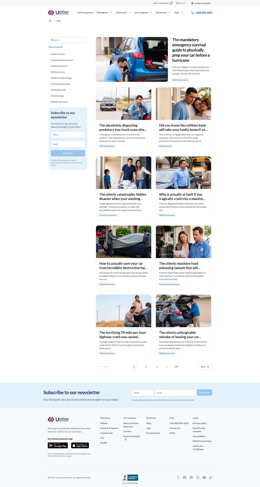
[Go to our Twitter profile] (178, 477)
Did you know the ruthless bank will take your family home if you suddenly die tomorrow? (183, 129)
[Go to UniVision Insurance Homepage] (58, 12)
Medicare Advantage (61, 78)
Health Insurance (59, 66)
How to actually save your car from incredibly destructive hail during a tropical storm (122, 267)
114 (177, 366)
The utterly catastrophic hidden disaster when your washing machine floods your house (122, 198)
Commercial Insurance (62, 60)
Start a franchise (161, 3)
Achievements (58, 54)
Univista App (57, 95)
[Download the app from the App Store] (80, 445)
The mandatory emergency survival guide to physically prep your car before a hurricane (191, 50)
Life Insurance (58, 72)
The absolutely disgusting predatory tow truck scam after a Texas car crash (123, 129)
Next (203, 366)
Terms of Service (61, 456)
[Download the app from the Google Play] (58, 445)
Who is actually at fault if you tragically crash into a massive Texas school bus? (181, 198)
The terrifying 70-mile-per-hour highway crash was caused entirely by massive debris (122, 337)
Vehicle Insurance (59, 101)
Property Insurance (60, 83)
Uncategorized (58, 89)
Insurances (105, 418)
